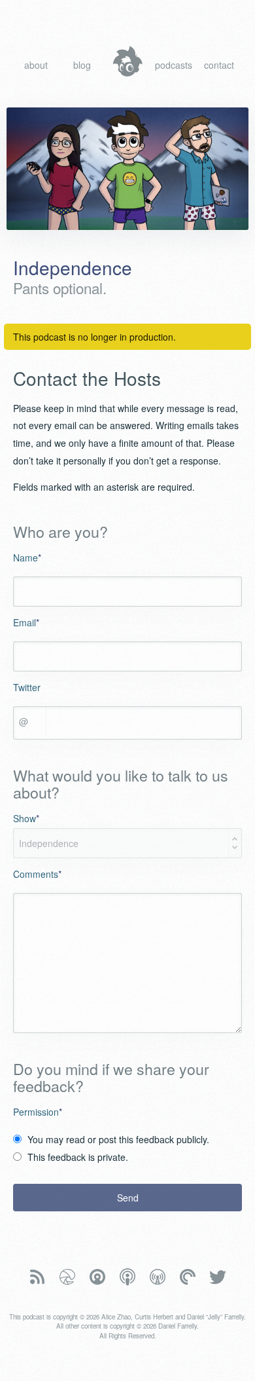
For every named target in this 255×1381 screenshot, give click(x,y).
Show (26, 818)
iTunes (127, 1277)
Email (26, 622)
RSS (37, 1277)
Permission (37, 1111)
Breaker (67, 1277)
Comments (37, 873)
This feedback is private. (77, 1156)
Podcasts (173, 64)
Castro (97, 1277)
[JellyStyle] (127, 61)
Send (128, 1197)
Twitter (27, 687)
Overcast (157, 1277)
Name (27, 557)
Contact (219, 64)
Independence (72, 267)
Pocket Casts (187, 1277)
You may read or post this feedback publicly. (118, 1139)
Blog (82, 64)
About (36, 64)
